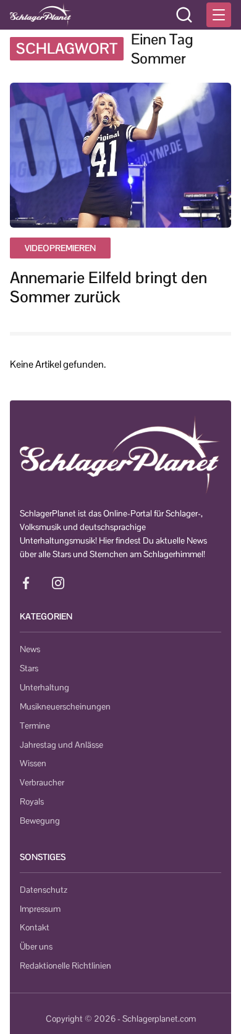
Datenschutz (43, 889)
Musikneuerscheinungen (65, 706)
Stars (29, 668)
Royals (32, 801)
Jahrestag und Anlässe (61, 744)
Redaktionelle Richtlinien (65, 965)
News (30, 649)
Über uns (36, 946)
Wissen (33, 763)
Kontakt (34, 927)
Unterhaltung (44, 687)
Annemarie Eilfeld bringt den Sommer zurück (108, 287)
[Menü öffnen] (218, 14)
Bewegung (40, 820)
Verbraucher (42, 782)
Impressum (40, 908)
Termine (35, 725)
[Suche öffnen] (184, 14)
